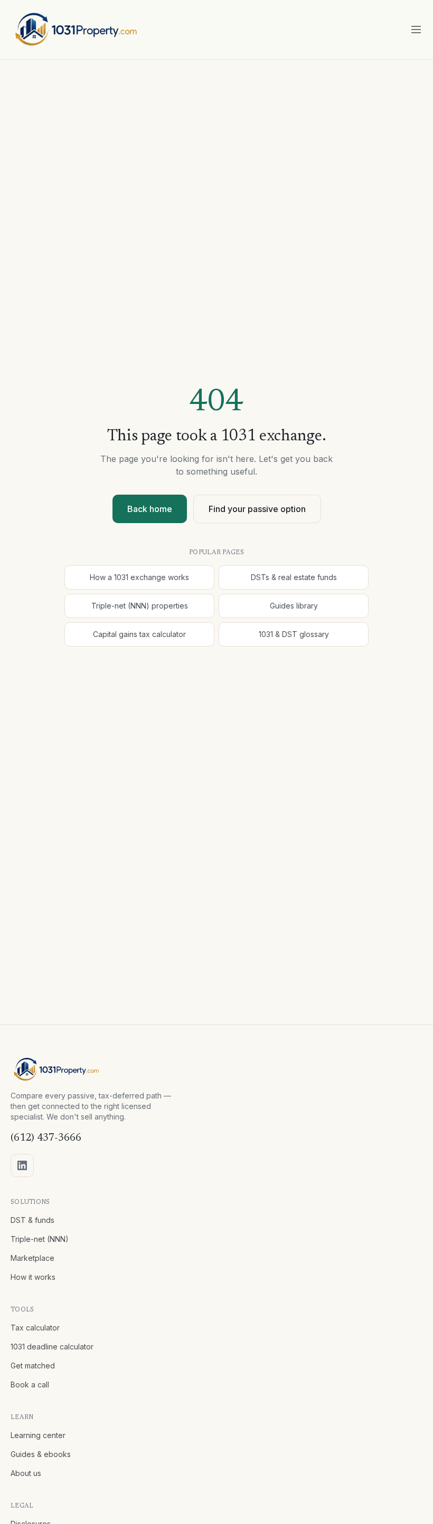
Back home (149, 509)
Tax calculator (35, 1327)
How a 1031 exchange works (139, 577)
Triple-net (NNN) (40, 1238)
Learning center (38, 1435)
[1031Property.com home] (76, 29)
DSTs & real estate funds (294, 577)
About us (26, 1473)
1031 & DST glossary (294, 634)
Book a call (30, 1384)
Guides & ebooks (41, 1454)
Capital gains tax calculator (139, 634)
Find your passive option (257, 509)
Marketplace (32, 1257)
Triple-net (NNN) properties (139, 605)
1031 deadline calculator (52, 1346)
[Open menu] (416, 29)
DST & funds (32, 1220)
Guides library (294, 605)
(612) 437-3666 (46, 1138)
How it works (33, 1276)
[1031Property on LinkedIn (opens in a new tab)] (22, 1165)
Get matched (33, 1365)
